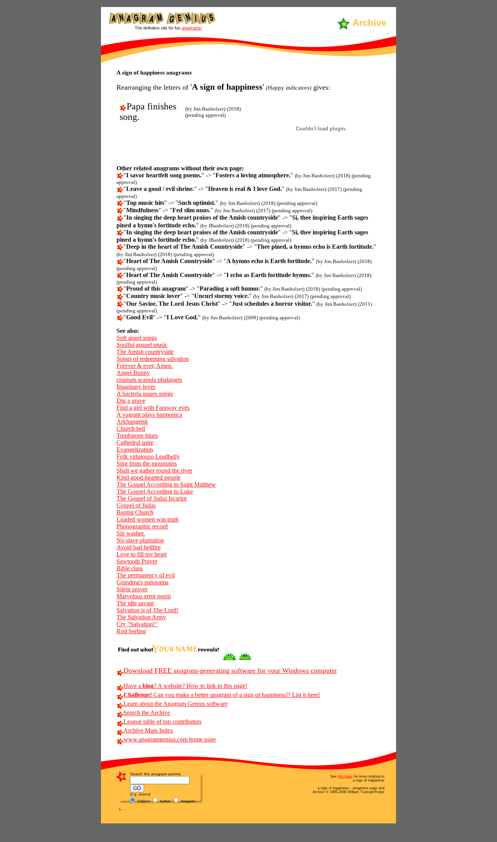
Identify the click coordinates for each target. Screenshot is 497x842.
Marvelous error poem (143, 596)
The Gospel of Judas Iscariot (151, 498)
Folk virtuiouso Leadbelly (148, 456)
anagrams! (192, 28)
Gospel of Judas (136, 505)
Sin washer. (130, 533)
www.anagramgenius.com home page (169, 739)
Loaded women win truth (147, 519)
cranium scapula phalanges (149, 379)
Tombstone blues (137, 435)
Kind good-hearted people (148, 477)
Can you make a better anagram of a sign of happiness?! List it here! (221, 694)
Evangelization (134, 449)
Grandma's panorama (142, 582)
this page (345, 776)
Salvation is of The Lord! (147, 610)
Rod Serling (131, 631)
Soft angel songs (136, 337)
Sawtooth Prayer (136, 561)
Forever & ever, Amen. (144, 365)
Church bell (130, 428)
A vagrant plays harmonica (149, 414)
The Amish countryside (145, 351)
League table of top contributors (162, 721)
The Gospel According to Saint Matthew (166, 484)
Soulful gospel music (142, 344)
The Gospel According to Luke (154, 491)
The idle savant (135, 603)
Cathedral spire (134, 442)
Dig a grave (130, 400)
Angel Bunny (133, 372)
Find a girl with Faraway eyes (152, 407)
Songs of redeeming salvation (152, 358)
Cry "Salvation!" (137, 624)
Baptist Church (134, 512)
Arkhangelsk (132, 421)
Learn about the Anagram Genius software (175, 703)
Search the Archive (146, 712)
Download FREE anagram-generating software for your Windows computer (230, 670)
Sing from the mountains (146, 463)
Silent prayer (132, 589)
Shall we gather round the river (154, 470)
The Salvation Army (141, 617)
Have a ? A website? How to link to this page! (185, 686)
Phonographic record (142, 526)
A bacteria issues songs (144, 393)
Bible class (129, 568)
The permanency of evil (145, 575)
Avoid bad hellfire (138, 547)
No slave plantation (140, 540)
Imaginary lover (135, 386)
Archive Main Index (148, 730)
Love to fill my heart (141, 554)
